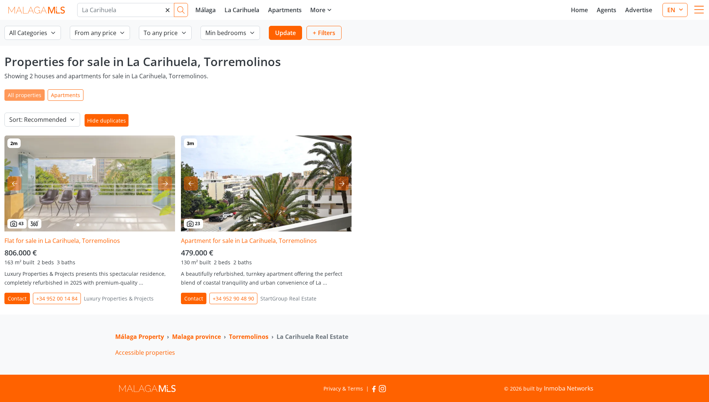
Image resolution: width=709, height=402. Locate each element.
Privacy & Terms (343, 388)
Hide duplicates (106, 120)
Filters (326, 33)
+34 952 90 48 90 (233, 298)
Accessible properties (145, 352)
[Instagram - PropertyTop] (382, 388)
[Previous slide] (14, 183)
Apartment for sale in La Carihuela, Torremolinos (249, 241)
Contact (17, 298)
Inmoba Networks (568, 388)
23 (197, 223)
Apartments (285, 10)
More (317, 10)
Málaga (205, 10)
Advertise (638, 10)
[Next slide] (165, 183)
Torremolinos (248, 337)
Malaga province (196, 337)
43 (21, 223)
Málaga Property (139, 337)
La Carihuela (242, 10)
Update (285, 33)
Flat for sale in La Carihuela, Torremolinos (62, 241)
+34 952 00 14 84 (57, 298)
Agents (606, 10)
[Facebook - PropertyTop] (374, 388)
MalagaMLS (36, 10)
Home (579, 10)
